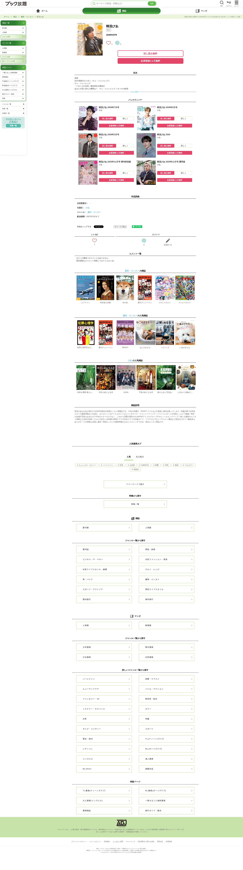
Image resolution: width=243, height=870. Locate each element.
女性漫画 (149, 657)
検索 (152, 3)
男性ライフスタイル (154, 589)
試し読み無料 (150, 53)
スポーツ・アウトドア (93, 589)
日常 (85, 719)
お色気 (132, 465)
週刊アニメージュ (145, 303)
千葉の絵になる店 (146, 392)
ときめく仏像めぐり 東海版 (186, 392)
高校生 (136, 469)
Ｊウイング (164, 347)
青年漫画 (149, 647)
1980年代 (145, 465)
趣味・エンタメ (27, 17)
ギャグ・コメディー (92, 729)
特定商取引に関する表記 (146, 841)
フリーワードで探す (135, 484)
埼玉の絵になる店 (106, 392)
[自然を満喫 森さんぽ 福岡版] (85, 366)
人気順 (148, 528)
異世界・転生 (151, 699)
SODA (125, 392)
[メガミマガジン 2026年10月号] (165, 277)
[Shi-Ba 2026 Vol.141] (125, 277)
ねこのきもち (145, 347)
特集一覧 (135, 504)
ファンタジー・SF (91, 699)
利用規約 (107, 841)
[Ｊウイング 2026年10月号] (165, 322)
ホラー (148, 709)
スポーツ (149, 729)
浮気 (167, 465)
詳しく (125, 119)
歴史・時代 (88, 739)
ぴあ (87, 208)
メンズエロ (88, 759)
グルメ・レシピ (152, 569)
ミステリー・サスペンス (94, 709)
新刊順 (86, 528)
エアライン (85, 303)
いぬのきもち (184, 347)
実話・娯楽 (150, 549)
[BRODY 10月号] (125, 322)
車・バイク (88, 579)
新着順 (148, 625)
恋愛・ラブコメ (152, 679)
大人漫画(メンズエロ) (93, 801)
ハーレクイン (107, 465)
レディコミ (88, 749)
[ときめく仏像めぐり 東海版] (186, 366)
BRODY (125, 347)
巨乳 (121, 465)
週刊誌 (86, 549)
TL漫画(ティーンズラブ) (94, 791)
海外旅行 (149, 599)
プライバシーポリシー (78, 841)
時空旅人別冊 (105, 303)
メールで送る (121, 227)
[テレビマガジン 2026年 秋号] (185, 277)
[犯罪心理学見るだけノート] (86, 322)
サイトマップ (130, 841)
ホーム (6, 17)
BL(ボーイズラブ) (153, 749)
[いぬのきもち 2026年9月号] (185, 322)
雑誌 (15, 17)
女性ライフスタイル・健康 (95, 569)
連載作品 (149, 769)
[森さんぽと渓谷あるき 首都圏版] (166, 366)
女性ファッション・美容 (156, 559)
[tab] (42, 11)
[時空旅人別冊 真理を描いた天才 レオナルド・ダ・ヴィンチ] (105, 277)
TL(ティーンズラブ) (154, 739)
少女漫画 (87, 657)
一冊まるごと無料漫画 (155, 801)
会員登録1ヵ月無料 (150, 61)
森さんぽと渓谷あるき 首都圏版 (166, 392)
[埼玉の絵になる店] (106, 366)
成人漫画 (149, 759)
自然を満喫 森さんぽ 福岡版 (85, 392)
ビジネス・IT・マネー (93, 559)
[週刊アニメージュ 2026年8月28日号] (145, 277)
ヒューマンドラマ (91, 689)
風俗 (176, 465)
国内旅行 (87, 599)
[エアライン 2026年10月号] (86, 277)
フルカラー (189, 465)
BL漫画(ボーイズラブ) (155, 791)
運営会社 (160, 841)
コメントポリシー (95, 841)
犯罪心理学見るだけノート (85, 347)
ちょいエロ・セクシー (87, 465)
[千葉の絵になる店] (146, 366)
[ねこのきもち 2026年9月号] (145, 322)
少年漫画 (87, 647)
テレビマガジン (185, 303)
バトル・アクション (154, 689)
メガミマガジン (164, 303)
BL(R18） (88, 769)
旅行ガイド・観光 (153, 811)
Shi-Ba (125, 303)
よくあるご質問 (118, 841)
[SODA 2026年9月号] (126, 366)
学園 (147, 719)
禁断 (157, 465)
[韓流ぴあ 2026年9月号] (90, 24)
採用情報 (169, 841)
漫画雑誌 (87, 811)
